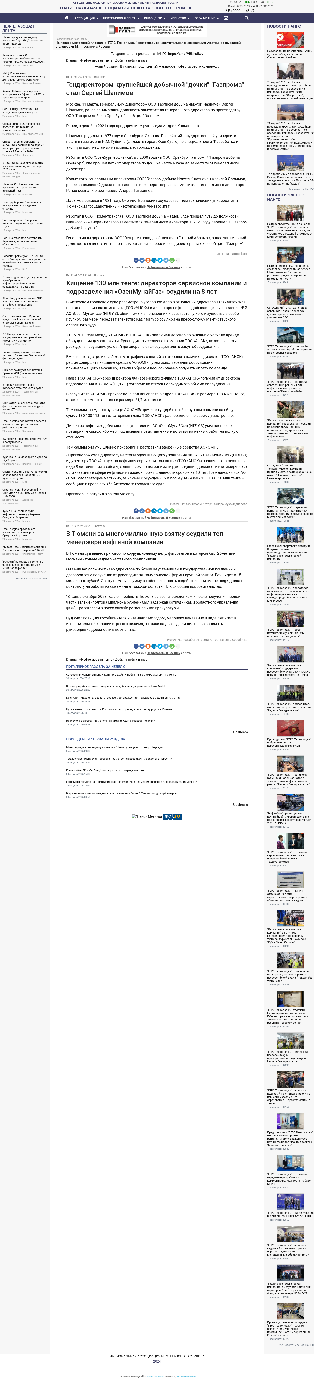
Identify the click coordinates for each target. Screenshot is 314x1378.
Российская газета (195, 639)
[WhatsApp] (172, 260)
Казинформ (193, 504)
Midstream (28, 194)
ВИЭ (24, 269)
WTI (255, 6)
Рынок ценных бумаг (34, 571)
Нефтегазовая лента (96, 60)
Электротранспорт (32, 554)
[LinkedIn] (154, 260)
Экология (27, 65)
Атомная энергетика (33, 413)
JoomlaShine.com (155, 1376)
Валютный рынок (32, 83)
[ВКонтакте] (142, 260)
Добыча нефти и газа (131, 60)
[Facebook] (136, 260)
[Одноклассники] (148, 260)
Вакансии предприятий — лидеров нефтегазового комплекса (169, 67)
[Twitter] (160, 260)
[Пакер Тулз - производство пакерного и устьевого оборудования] (157, 29)
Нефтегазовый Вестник (163, 267)
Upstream (27, 47)
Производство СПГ (32, 134)
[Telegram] (166, 260)
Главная (72, 60)
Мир (24, 116)
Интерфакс (239, 253)
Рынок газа (28, 248)
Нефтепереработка (32, 101)
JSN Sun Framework (186, 1376)
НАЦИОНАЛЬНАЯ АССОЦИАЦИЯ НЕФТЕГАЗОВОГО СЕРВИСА (157, 1356)
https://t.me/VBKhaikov (185, 54)
